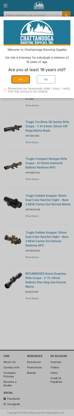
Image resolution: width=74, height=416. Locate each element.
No (46, 79)
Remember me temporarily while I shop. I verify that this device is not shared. (39, 90)
